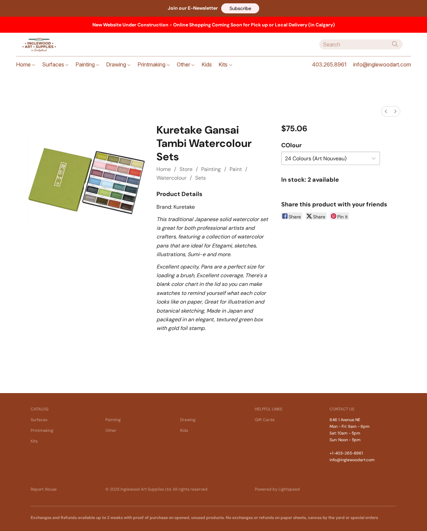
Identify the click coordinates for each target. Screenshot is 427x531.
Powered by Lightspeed (277, 489)
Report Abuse (44, 489)
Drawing (116, 64)
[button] (240, 8)
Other (184, 64)
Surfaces (53, 64)
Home (24, 64)
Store (185, 169)
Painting (85, 64)
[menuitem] (386, 111)
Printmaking (152, 64)
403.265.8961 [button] (329, 64)
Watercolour (171, 177)
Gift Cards (265, 419)
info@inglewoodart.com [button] (382, 64)
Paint (236, 169)
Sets (200, 177)
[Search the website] (395, 44)
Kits (224, 64)
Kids (206, 64)
